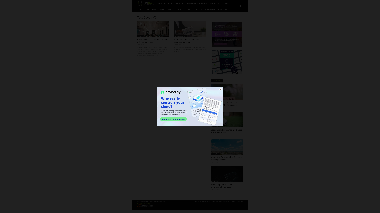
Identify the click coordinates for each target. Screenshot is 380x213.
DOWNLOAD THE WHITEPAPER (173, 119)
